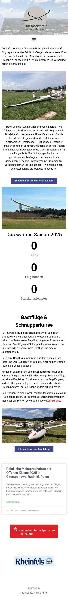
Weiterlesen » (13, 502)
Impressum (34, 588)
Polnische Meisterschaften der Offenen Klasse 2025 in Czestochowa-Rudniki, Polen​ (29, 473)
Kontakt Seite (53, 400)
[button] (34, 39)
